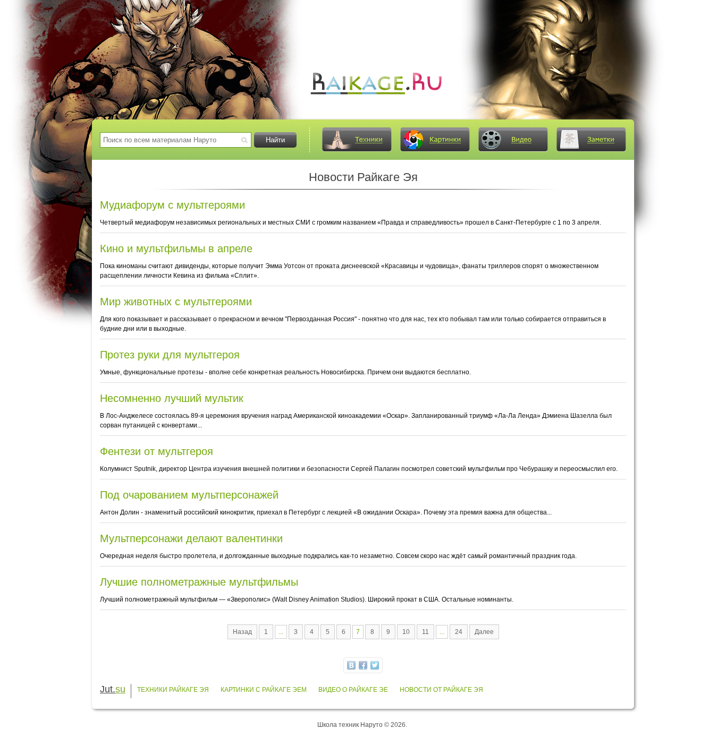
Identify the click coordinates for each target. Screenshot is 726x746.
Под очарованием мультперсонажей (189, 495)
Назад (242, 632)
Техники (357, 139)
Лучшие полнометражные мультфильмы (199, 582)
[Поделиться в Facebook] (363, 665)
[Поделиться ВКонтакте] (351, 665)
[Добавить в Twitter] (374, 665)
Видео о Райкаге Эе (353, 689)
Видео (513, 139)
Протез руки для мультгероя (170, 355)
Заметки (591, 139)
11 (425, 632)
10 (406, 632)
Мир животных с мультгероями (176, 301)
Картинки (435, 139)
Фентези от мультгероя (156, 451)
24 (458, 632)
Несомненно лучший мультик (171, 398)
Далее (484, 632)
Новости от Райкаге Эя (441, 689)
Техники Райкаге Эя (173, 689)
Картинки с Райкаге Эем (264, 689)
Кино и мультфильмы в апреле (176, 248)
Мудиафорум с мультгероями (172, 205)
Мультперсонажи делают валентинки (191, 538)
